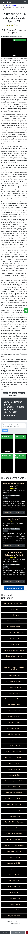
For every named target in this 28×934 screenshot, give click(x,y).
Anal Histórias (14, 609)
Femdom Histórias (14, 675)
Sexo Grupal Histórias (14, 828)
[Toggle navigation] (25, 2)
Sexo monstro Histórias (14, 839)
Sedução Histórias (14, 816)
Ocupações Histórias (14, 769)
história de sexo (6, 2)
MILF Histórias (14, 763)
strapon (14, 393)
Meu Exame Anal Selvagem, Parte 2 (14, 553)
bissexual (5, 393)
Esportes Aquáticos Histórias (14, 650)
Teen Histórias (14, 880)
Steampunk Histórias (14, 863)
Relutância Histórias (14, 804)
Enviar (5, 430)
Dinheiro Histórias (14, 644)
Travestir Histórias (14, 898)
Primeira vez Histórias (14, 793)
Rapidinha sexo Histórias (14, 798)
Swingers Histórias (14, 869)
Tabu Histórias (14, 875)
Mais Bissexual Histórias (14, 588)
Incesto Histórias (14, 722)
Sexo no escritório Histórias (14, 845)
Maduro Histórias (14, 746)
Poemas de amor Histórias (14, 781)
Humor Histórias (14, 716)
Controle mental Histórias (14, 632)
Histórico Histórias (14, 705)
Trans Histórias (14, 892)
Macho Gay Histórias (14, 740)
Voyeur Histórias (14, 916)
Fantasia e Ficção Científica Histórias (14, 668)
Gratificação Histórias (14, 687)
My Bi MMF (14, 519)
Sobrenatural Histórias (14, 857)
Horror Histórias (14, 710)
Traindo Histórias (14, 886)
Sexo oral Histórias (14, 851)
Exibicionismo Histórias (14, 656)
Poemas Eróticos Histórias (14, 787)
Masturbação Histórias (14, 751)
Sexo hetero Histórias (14, 834)
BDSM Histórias (14, 615)
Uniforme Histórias (14, 904)
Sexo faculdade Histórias (14, 822)
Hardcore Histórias (14, 693)
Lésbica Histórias (14, 734)
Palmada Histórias (14, 775)
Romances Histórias (14, 810)
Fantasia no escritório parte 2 (14, 484)
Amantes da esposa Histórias (14, 603)
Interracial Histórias (14, 728)
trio (10, 393)
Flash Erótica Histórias (14, 681)
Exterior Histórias (14, 662)
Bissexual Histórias (10, 5)
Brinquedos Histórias (14, 627)
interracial (15, 395)
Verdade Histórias (14, 910)
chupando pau (21, 393)
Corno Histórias (14, 638)
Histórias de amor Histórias (14, 699)
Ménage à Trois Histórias (14, 757)
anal (10, 395)
